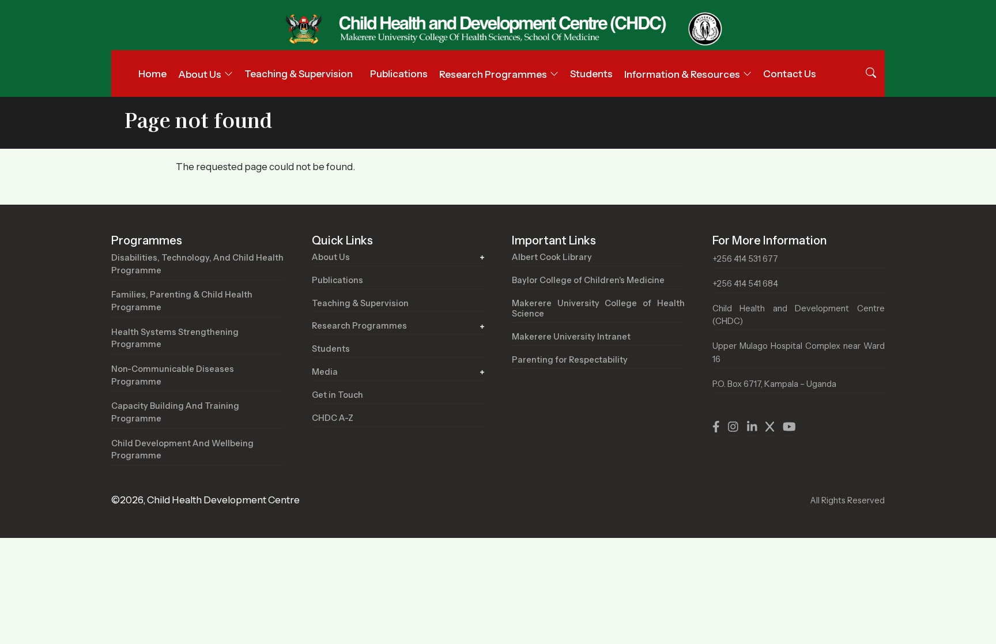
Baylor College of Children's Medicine (588, 280)
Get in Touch (337, 395)
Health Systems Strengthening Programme (175, 338)
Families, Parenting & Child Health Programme (181, 300)
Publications (399, 74)
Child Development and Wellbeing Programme (182, 449)
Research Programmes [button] (493, 74)
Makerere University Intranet (571, 337)
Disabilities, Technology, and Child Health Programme (197, 264)
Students (591, 74)
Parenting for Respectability (570, 360)
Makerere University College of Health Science (598, 308)
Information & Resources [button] (682, 74)
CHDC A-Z (332, 418)
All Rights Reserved (847, 500)
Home (152, 74)
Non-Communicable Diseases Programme (172, 375)
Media (325, 372)
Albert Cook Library (552, 257)
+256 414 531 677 (745, 259)
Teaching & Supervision (298, 74)
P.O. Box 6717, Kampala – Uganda (774, 384)
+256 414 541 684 (745, 283)
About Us (331, 257)
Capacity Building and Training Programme (175, 412)
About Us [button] (199, 74)
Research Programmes (359, 326)
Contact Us (789, 74)
